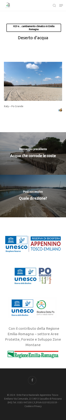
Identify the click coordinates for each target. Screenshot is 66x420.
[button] (61, 5)
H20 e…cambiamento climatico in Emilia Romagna (33, 28)
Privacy (38, 406)
